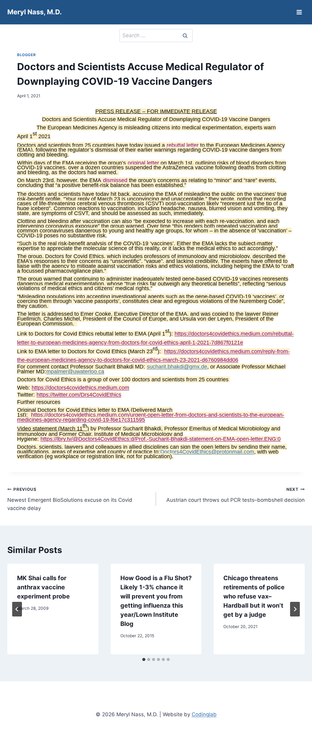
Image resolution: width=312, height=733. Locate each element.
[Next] (295, 609)
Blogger (26, 54)
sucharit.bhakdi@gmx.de (177, 367)
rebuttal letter (183, 145)
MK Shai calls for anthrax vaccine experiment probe (43, 587)
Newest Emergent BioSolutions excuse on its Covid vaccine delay (69, 499)
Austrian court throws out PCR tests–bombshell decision (235, 495)
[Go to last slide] (17, 609)
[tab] (143, 659)
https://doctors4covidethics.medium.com (80, 388)
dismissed (115, 180)
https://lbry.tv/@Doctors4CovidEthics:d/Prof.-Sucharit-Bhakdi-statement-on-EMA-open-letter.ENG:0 (161, 439)
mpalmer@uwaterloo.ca (75, 371)
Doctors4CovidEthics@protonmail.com (207, 452)
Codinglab (204, 714)
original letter (143, 163)
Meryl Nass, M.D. (34, 12)
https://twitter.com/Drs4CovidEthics (79, 395)
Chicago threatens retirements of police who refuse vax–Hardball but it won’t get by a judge (254, 596)
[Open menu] (299, 12)
